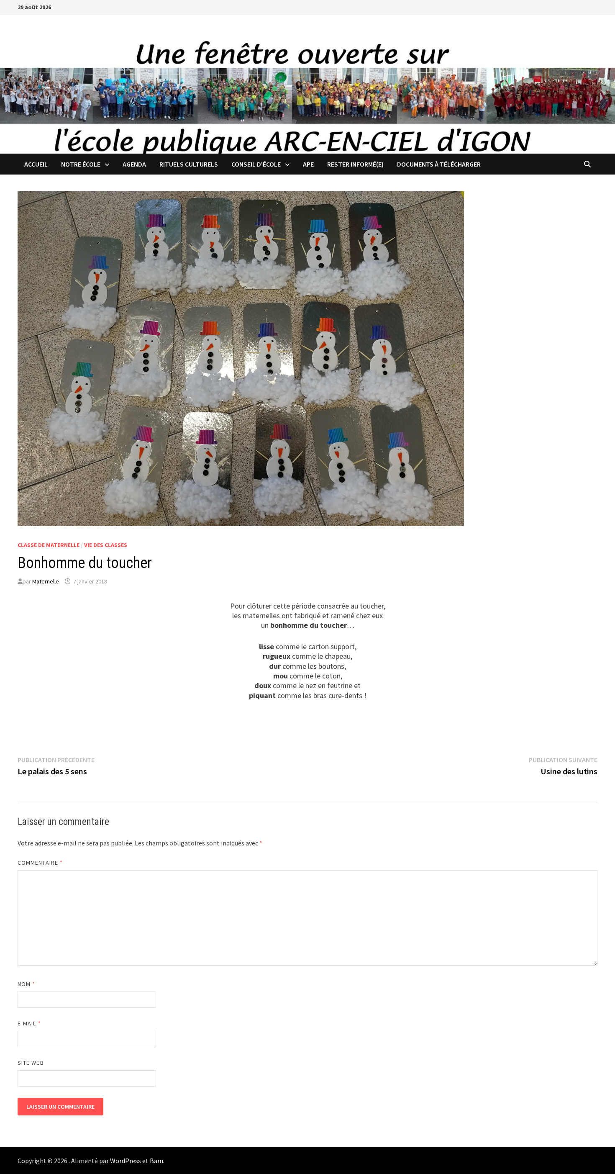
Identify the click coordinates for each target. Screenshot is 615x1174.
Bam (156, 1160)
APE (308, 164)
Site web (31, 1062)
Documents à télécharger (439, 164)
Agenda (134, 164)
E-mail (29, 1023)
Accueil (36, 164)
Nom (26, 984)
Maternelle (45, 581)
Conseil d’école (256, 164)
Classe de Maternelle (48, 545)
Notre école (80, 164)
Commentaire (40, 862)
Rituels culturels (188, 164)
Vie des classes (105, 545)
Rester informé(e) (355, 164)
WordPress (125, 1160)
